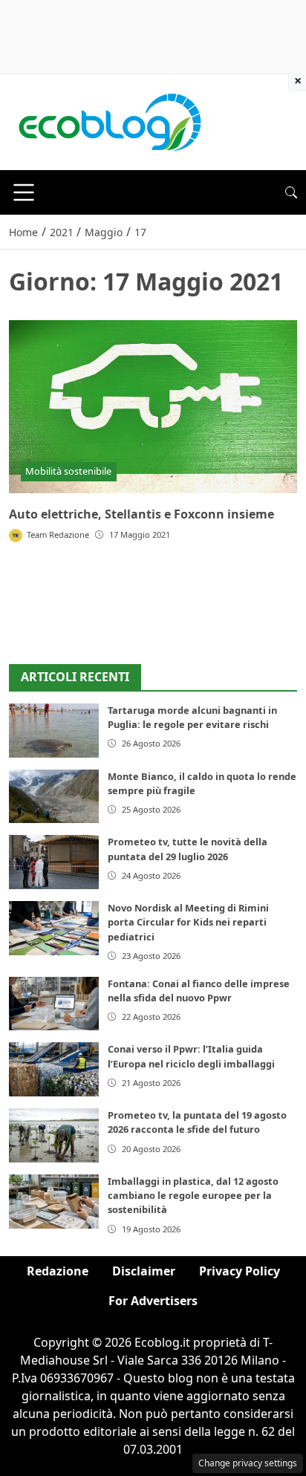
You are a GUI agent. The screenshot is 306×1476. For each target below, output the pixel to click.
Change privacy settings (247, 1463)
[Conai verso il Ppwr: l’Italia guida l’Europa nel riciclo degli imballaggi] (54, 1069)
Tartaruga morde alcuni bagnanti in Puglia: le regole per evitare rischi (192, 717)
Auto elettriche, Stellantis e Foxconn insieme (141, 514)
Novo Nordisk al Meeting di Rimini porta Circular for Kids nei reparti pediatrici (188, 922)
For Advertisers (153, 1301)
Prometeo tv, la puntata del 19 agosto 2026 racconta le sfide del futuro (197, 1122)
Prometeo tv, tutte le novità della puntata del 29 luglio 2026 (187, 848)
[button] (291, 192)
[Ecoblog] (109, 121)
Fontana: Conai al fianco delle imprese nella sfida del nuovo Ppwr (199, 990)
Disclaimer (143, 1271)
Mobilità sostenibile (68, 471)
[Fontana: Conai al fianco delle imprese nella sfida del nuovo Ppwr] (54, 1004)
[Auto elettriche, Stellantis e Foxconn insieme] (153, 406)
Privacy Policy (239, 1271)
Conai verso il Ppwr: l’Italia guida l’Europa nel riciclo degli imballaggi (191, 1056)
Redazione (57, 1271)
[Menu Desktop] (24, 192)
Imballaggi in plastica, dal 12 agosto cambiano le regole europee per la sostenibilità (193, 1195)
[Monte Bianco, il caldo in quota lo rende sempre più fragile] (54, 797)
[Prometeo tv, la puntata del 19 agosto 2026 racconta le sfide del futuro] (54, 1135)
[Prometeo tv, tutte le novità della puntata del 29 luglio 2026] (54, 862)
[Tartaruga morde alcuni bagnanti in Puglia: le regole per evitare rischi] (54, 730)
